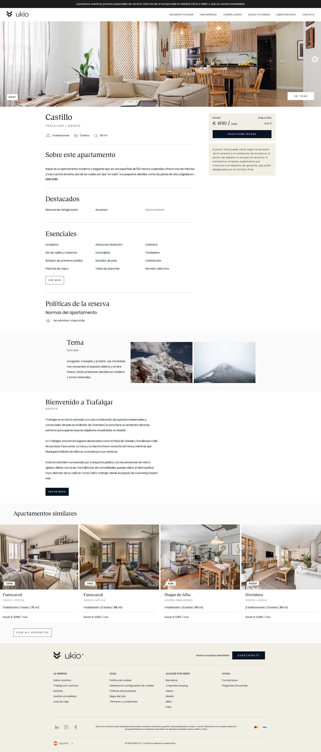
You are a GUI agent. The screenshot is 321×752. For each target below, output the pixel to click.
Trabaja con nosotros (66, 685)
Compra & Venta (232, 14)
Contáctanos (230, 680)
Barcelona (172, 680)
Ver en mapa (57, 491)
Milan (169, 701)
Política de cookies (120, 680)
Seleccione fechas (242, 134)
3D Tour (301, 96)
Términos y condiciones (124, 701)
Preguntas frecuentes (235, 685)
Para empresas (208, 14)
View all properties (32, 632)
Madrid (170, 696)
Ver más (54, 280)
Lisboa (169, 691)
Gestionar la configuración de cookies (132, 685)
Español (64, 743)
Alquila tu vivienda (259, 14)
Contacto (308, 14)
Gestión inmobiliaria (65, 696)
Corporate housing (177, 685)
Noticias (58, 691)
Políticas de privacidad (123, 691)
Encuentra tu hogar (181, 14)
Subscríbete (249, 655)
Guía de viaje (61, 701)
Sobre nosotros (286, 14)
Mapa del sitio (118, 696)
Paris (168, 707)
